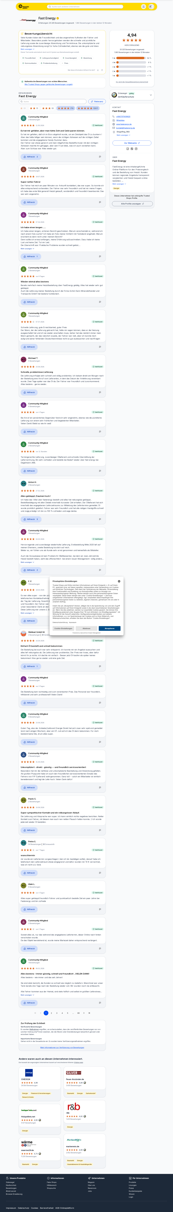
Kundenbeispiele (135, 1191)
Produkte (132, 1182)
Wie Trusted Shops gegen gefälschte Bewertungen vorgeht (48, 84)
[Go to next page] (84, 1013)
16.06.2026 (40, 807)
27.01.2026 (40, 491)
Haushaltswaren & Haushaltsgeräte (79, 1164)
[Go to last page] (89, 1013)
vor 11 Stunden (41, 451)
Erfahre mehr (78, 1062)
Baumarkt (25, 1164)
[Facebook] (127, 148)
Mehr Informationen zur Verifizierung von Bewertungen (62, 1047)
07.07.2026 (40, 322)
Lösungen (133, 1185)
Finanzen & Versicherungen (40, 1093)
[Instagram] (136, 148)
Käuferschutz (11, 1185)
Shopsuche (51, 1188)
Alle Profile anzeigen (131, 204)
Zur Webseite (130, 143)
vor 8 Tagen (40, 276)
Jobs (90, 1191)
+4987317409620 (123, 117)
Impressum (11, 1208)
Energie (116, 188)
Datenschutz (23, 1208)
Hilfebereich (51, 1185)
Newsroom (92, 1188)
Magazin (91, 1182)
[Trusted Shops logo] (24, 6)
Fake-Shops (51, 1182)
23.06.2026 (40, 367)
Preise (131, 1188)
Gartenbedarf (90, 1093)
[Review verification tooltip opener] (57, 18)
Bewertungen (11, 1188)
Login (131, 1197)
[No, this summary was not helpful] (102, 70)
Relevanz (98, 101)
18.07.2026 (40, 177)
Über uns (91, 1185)
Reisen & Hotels (28, 1097)
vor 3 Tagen (40, 686)
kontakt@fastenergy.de (125, 128)
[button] (143, 6)
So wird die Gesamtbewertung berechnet (132, 82)
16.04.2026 (40, 641)
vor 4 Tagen (40, 412)
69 (78, 1013)
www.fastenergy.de (124, 124)
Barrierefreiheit (46, 1208)
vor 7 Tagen (40, 850)
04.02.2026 (40, 539)
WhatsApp (120, 120)
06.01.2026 (40, 968)
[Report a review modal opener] (100, 157)
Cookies (34, 1208)
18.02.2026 (40, 590)
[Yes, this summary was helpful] (98, 70)
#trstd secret (11, 1191)
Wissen (132, 1194)
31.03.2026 (40, 762)
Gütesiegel (10, 1182)
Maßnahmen (34, 1029)
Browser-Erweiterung (14, 1194)
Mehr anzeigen (122, 135)
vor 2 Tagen (40, 929)
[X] (132, 148)
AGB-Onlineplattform (64, 1208)
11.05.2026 (40, 125)
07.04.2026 (40, 222)
